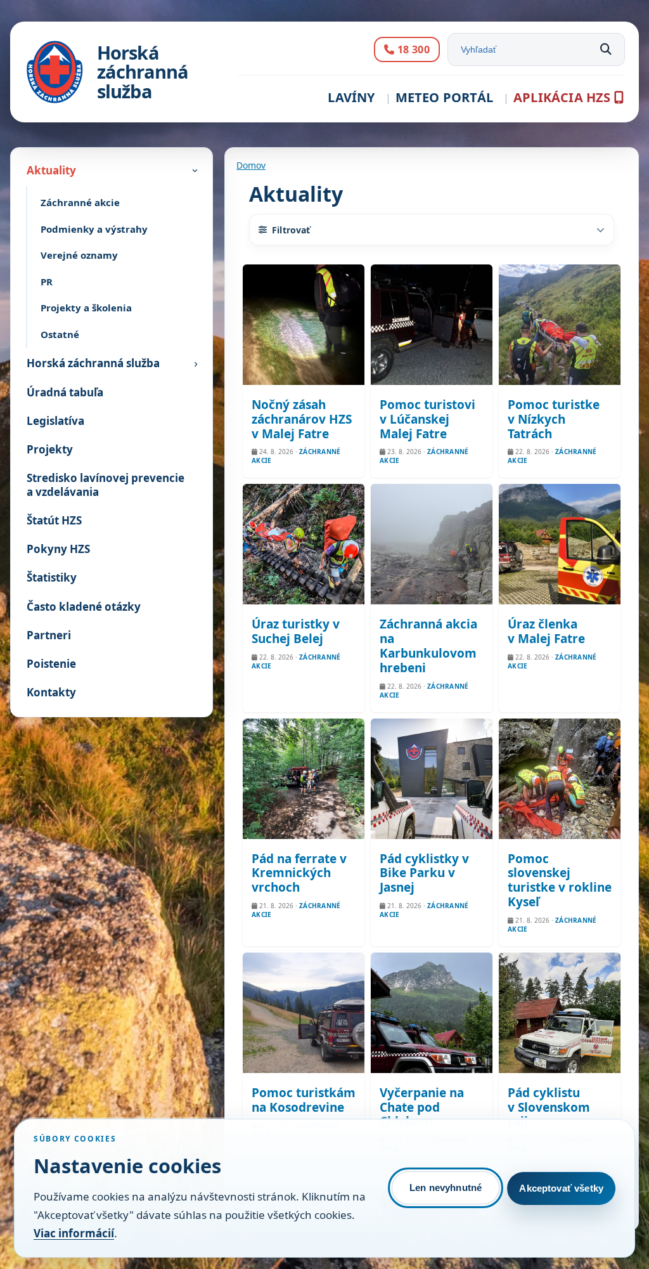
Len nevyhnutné (445, 1187)
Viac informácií (74, 1233)
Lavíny (351, 97)
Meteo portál (444, 97)
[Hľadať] (606, 49)
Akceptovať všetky (561, 1188)
